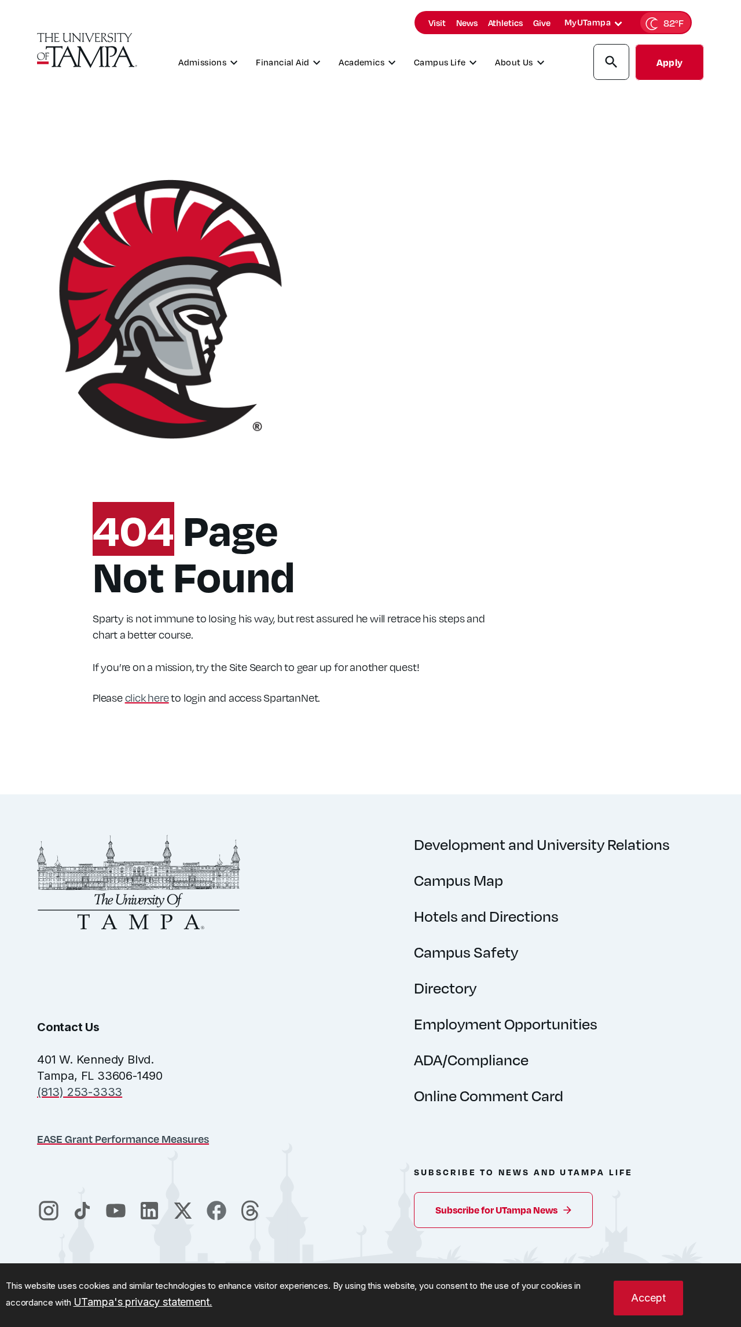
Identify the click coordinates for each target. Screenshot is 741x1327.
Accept (648, 1298)
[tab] (618, 23)
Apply (669, 62)
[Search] (611, 63)
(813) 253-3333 (79, 1092)
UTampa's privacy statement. (143, 1302)
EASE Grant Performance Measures (123, 1138)
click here (147, 697)
